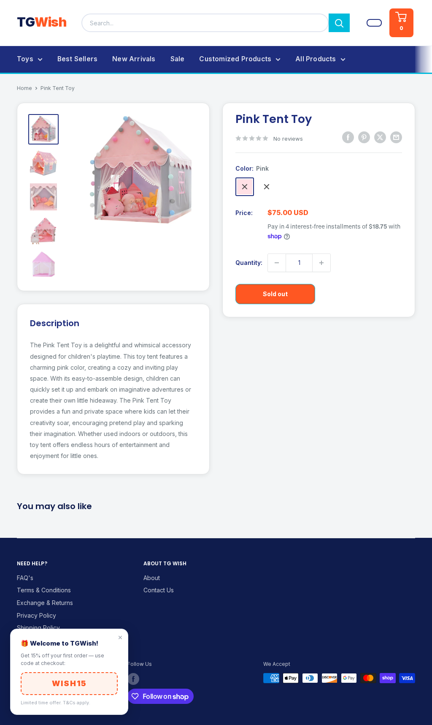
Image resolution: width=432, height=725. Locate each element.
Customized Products (235, 59)
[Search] (339, 23)
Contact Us (158, 590)
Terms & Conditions (44, 590)
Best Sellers (77, 59)
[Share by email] (396, 137)
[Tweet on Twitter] (380, 137)
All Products (315, 59)
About (151, 577)
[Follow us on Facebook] (133, 679)
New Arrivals (133, 59)
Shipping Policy (38, 627)
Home (24, 88)
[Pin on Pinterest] (364, 137)
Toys (25, 59)
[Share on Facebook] (348, 137)
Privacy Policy (36, 615)
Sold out (275, 293)
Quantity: (248, 262)
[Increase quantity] (321, 263)
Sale (177, 59)
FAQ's (25, 577)
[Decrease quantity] (277, 263)
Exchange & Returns (45, 602)
